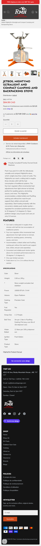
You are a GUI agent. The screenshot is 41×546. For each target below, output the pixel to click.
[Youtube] (9, 413)
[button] (20, 115)
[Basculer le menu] (4, 12)
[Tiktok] (19, 413)
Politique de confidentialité (12, 480)
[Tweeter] (18, 158)
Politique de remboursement (13, 484)
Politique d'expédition (10, 490)
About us (6, 451)
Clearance (6, 458)
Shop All (6, 438)
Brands (5, 461)
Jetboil (14, 95)
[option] (20, 48)
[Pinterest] (24, 413)
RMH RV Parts (12, 539)
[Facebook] (4, 413)
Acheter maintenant (20, 138)
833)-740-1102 (23, 379)
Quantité (6, 120)
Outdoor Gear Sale (9, 445)
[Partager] (14, 158)
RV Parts (6, 441)
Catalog (6, 448)
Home (3, 20)
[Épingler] (22, 158)
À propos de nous (9, 477)
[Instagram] (14, 413)
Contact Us (7, 454)
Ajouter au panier (21, 131)
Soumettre (10, 519)
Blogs (5, 464)
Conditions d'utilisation (11, 487)
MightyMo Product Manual (12, 352)
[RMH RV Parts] (20, 12)
